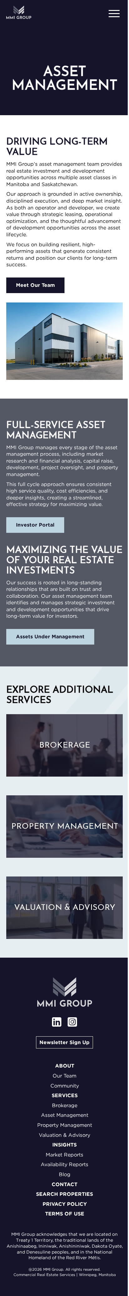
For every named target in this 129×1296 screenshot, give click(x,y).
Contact (64, 1184)
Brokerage (64, 1105)
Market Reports (64, 1155)
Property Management (64, 1125)
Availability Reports (64, 1164)
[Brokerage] (64, 745)
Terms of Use (64, 1214)
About (64, 1066)
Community (64, 1086)
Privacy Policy (65, 1204)
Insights (64, 1145)
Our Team (64, 1076)
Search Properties (64, 1194)
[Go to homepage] (18, 12)
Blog (64, 1174)
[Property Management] (64, 826)
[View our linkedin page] (56, 1022)
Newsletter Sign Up (64, 1042)
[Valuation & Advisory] (64, 907)
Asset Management (64, 1115)
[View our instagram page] (72, 1022)
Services (65, 1095)
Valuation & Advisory (64, 1135)
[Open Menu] (115, 12)
